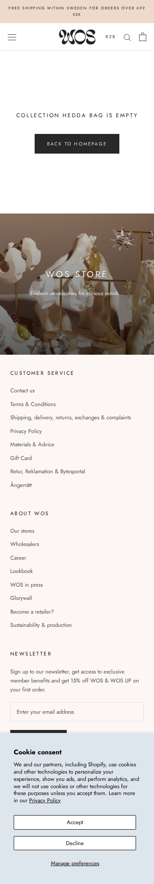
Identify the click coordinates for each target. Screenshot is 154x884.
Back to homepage (77, 143)
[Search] (127, 37)
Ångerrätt (21, 485)
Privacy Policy (45, 800)
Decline (75, 843)
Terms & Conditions (33, 404)
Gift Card (21, 458)
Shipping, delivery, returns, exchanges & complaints (70, 417)
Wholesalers (24, 544)
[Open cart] (142, 37)
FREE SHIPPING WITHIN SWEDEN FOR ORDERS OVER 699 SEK (77, 11)
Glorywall (21, 598)
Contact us (22, 390)
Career (18, 558)
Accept (75, 822)
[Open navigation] (12, 37)
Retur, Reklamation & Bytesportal (47, 471)
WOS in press (26, 585)
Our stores (22, 531)
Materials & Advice (32, 444)
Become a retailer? (32, 612)
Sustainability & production (41, 625)
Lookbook (21, 571)
